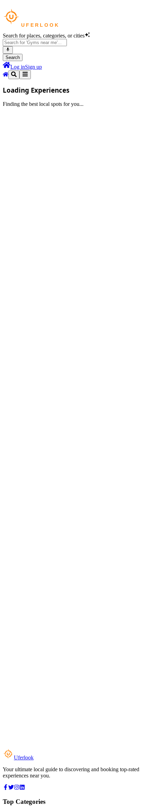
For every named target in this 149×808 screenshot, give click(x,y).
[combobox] (35, 42)
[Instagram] (16, 788)
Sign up (33, 67)
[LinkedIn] (22, 788)
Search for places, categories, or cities (44, 36)
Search (13, 57)
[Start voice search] (8, 50)
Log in (17, 67)
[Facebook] (5, 788)
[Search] (13, 74)
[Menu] (25, 74)
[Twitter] (11, 788)
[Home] (6, 67)
